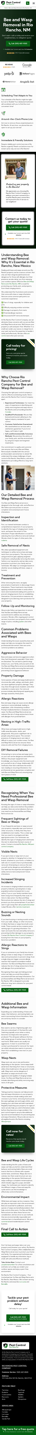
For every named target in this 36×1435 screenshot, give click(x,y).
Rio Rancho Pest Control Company (20, 935)
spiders (21, 621)
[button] (33, 3)
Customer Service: (9, 1372)
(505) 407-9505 (22, 1372)
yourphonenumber (27, 905)
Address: (5, 1376)
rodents (4, 540)
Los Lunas (22, 1282)
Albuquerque (6, 1121)
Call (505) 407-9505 (15, 362)
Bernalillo (4, 1284)
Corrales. (8, 412)
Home (6, 8)
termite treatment (23, 907)
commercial (5, 1221)
